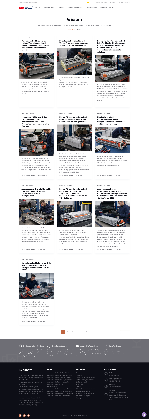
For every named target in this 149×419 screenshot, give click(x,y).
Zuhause (37, 7)
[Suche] (129, 7)
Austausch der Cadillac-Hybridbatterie (60, 389)
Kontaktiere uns (92, 7)
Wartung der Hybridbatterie (85, 380)
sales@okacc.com (114, 375)
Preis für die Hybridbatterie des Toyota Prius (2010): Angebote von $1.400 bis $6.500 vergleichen (74, 43)
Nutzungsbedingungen (83, 391)
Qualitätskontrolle (81, 382)
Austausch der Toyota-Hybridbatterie (59, 373)
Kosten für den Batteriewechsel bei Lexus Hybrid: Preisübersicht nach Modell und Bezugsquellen (73, 119)
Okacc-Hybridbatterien (80, 415)
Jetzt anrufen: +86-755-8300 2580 (105, 2)
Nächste (124, 332)
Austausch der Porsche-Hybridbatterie (60, 380)
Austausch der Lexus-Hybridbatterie (59, 377)
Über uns (61, 7)
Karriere (78, 386)
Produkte (79, 375)
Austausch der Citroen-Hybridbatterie (59, 391)
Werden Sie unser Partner (75, 7)
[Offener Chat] (144, 414)
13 (86, 332)
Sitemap (78, 398)
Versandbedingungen (83, 396)
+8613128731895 (114, 381)
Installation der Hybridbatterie (85, 377)
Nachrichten (25, 37)
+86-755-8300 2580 (115, 387)
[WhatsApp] (28, 415)
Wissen (32, 37)
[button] (90, 2)
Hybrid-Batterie (49, 7)
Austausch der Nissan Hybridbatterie (59, 396)
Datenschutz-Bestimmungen (85, 393)
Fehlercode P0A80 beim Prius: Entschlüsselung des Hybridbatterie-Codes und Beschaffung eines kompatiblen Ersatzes (35, 121)
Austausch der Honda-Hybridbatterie (59, 375)
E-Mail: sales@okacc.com (123, 2)
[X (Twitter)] (24, 415)
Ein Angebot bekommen (107, 7)
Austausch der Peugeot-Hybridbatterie (60, 393)
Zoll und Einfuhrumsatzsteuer (85, 389)
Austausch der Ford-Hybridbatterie (58, 382)
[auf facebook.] (20, 415)
